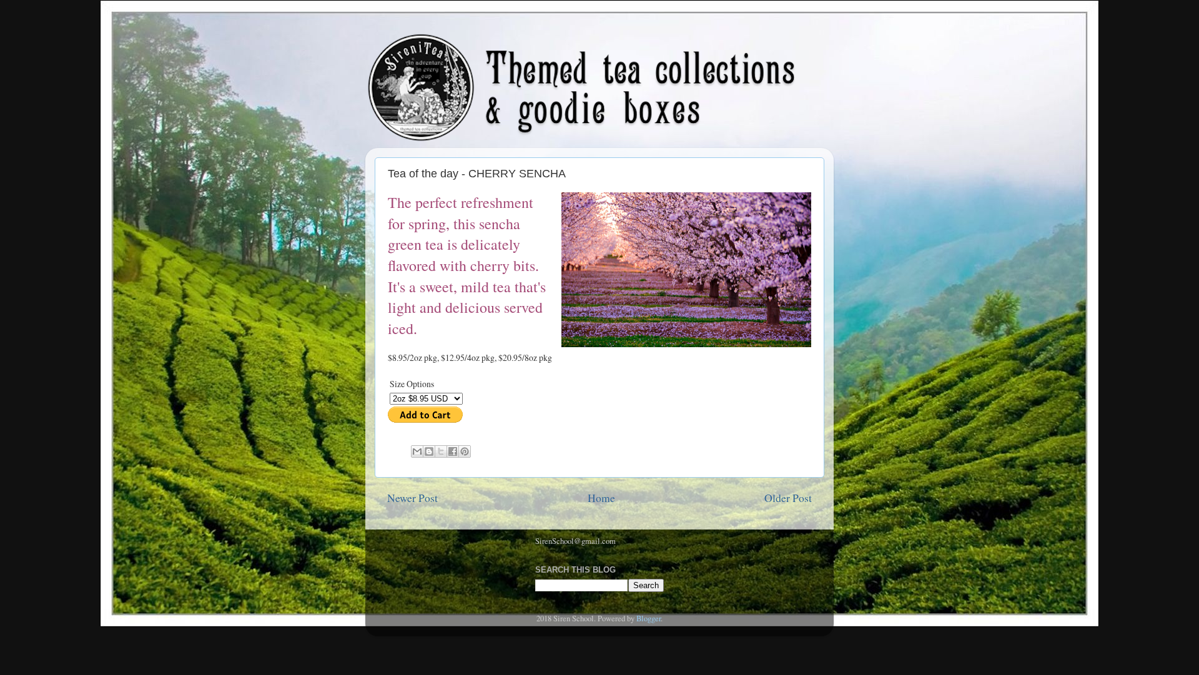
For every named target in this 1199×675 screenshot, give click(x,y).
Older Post (788, 497)
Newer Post (412, 497)
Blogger (648, 618)
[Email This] (417, 451)
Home (601, 497)
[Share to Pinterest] (464, 451)
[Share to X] (441, 451)
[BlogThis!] (429, 451)
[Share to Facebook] (453, 451)
